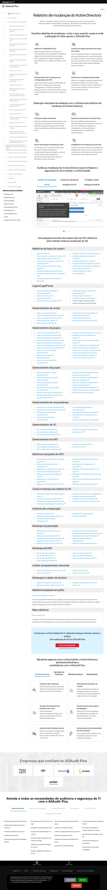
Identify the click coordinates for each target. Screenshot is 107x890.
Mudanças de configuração (82, 513)
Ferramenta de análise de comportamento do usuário (17, 94)
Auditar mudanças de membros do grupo (18, 127)
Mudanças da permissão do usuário (49, 543)
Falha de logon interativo (81, 296)
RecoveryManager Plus (10, 213)
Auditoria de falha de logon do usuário (17, 60)
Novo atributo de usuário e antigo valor (86, 350)
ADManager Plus (8, 194)
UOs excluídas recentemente (46, 432)
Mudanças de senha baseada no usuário (86, 333)
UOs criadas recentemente (46, 429)
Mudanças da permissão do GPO (48, 541)
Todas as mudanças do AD (45, 313)
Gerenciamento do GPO (81, 318)
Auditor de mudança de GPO (17, 110)
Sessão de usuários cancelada (83, 298)
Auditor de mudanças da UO (63, 835)
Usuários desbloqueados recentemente (50, 345)
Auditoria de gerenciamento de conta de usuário (18, 118)
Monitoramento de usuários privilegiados (17, 89)
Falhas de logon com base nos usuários (50, 256)
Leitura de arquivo (43, 573)
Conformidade (67, 871)
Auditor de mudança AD (16, 70)
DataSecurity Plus (9, 204)
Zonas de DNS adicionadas (46, 561)
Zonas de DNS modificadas (82, 556)
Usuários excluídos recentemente (48, 335)
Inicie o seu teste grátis (67, 645)
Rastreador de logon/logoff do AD (41, 828)
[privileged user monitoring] (86, 712)
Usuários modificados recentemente (85, 345)
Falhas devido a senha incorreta (47, 258)
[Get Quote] (69, 862)
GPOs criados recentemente (46, 444)
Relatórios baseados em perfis (42, 595)
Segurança (54, 871)
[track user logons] (86, 690)
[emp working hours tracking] (86, 733)
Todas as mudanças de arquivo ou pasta (50, 570)
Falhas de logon (42, 253)
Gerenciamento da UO (80, 315)
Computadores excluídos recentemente (50, 410)
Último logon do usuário (81, 268)
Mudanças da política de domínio (48, 583)
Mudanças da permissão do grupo (84, 531)
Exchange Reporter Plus (10, 207)
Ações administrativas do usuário (84, 320)
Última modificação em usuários (84, 355)
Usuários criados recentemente (47, 333)
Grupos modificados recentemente (49, 392)
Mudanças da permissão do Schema (49, 516)
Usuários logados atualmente (47, 291)
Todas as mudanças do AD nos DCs (48, 318)
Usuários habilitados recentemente (49, 338)
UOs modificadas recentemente (47, 434)
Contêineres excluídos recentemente (49, 501)
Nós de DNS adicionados (45, 553)
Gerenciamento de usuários (46, 320)
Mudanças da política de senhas (48, 471)
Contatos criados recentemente (83, 496)
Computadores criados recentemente (49, 407)
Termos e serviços (39, 871)
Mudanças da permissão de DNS (84, 543)
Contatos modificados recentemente (85, 501)
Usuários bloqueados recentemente (49, 343)
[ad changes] (48, 690)
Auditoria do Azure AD (15, 113)
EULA (26, 871)
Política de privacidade (85, 871)
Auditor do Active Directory (17, 26)
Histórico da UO (78, 432)
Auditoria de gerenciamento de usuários (67, 831)
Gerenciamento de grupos (45, 323)
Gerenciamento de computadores (84, 313)
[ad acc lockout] (48, 712)
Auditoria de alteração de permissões (16, 80)
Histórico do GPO (78, 447)
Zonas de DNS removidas (81, 553)
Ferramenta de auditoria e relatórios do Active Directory (17, 132)
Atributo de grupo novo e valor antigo (85, 390)
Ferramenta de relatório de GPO (18, 137)
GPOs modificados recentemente (48, 449)
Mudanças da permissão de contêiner (49, 538)
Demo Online (37, 864)
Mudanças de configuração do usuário (50, 469)
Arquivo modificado (79, 570)
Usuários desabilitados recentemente (49, 340)
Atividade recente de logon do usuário (85, 263)
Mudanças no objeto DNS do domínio (49, 585)
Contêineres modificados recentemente (50, 504)
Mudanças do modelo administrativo (49, 484)
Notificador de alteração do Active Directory (19, 44)
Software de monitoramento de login (18, 39)
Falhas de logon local (44, 296)
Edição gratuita (15, 13)
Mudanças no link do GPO (81, 444)
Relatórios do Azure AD (15, 85)
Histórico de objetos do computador (85, 420)
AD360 (6, 217)
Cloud (18, 220)
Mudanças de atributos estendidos (84, 348)
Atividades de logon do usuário (83, 261)
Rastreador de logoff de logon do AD (18, 55)
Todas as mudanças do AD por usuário (49, 315)
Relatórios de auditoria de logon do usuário (18, 50)
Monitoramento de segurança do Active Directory (18, 100)
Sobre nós (16, 871)
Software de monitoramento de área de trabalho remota (18, 141)
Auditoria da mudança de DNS (64, 846)
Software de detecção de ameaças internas (19, 75)
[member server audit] (48, 733)
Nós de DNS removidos (44, 556)
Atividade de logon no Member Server (85, 253)
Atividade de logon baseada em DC (49, 271)
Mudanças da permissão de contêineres (86, 494)
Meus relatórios (37, 615)
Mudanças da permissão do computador (86, 533)
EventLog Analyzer (9, 200)
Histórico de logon (43, 298)
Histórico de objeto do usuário (83, 358)
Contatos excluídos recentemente (84, 499)
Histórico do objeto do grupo (82, 392)
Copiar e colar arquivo (80, 573)
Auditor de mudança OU (16, 122)
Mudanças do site (79, 516)
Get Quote (69, 864)
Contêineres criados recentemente (48, 499)
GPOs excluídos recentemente (47, 447)
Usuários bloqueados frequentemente (49, 348)
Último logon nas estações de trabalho (86, 266)
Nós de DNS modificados (45, 558)
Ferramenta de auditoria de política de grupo (17, 105)
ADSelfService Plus (9, 197)
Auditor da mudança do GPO (64, 828)
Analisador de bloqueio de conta (18, 35)
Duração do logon (43, 293)
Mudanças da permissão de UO (47, 536)
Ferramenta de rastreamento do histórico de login (18, 66)
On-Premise (12, 220)
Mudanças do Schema (44, 513)
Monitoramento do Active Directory (16, 30)
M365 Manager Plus (9, 210)
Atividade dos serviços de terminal (48, 301)
